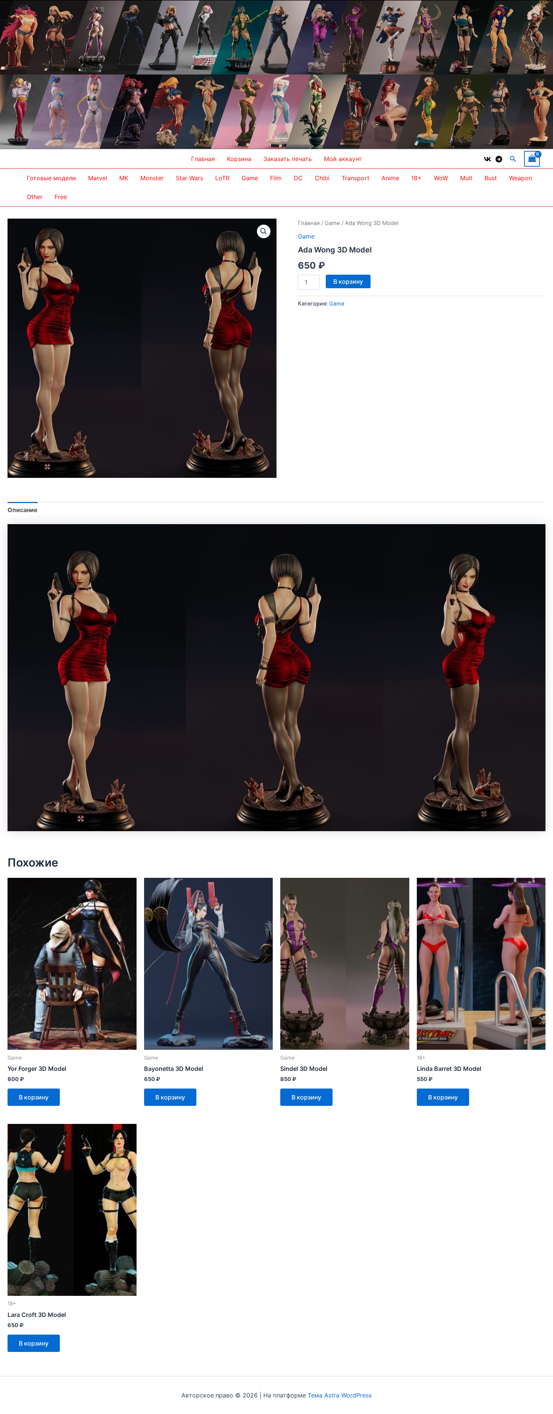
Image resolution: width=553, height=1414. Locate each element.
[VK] (487, 159)
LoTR (222, 178)
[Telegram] (498, 159)
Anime (390, 178)
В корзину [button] (34, 1097)
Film (276, 178)
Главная (203, 159)
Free (61, 197)
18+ (416, 178)
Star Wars (189, 178)
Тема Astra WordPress (340, 1395)
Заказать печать (287, 159)
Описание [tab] (23, 510)
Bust (491, 178)
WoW (441, 178)
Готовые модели (51, 178)
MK (123, 178)
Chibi (322, 178)
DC (298, 178)
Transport (355, 178)
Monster (152, 178)
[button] (513, 159)
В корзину (348, 281)
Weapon (520, 178)
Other (35, 197)
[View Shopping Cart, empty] (532, 158)
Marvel (97, 178)
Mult (466, 178)
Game (250, 178)
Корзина (239, 159)
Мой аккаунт (343, 159)
